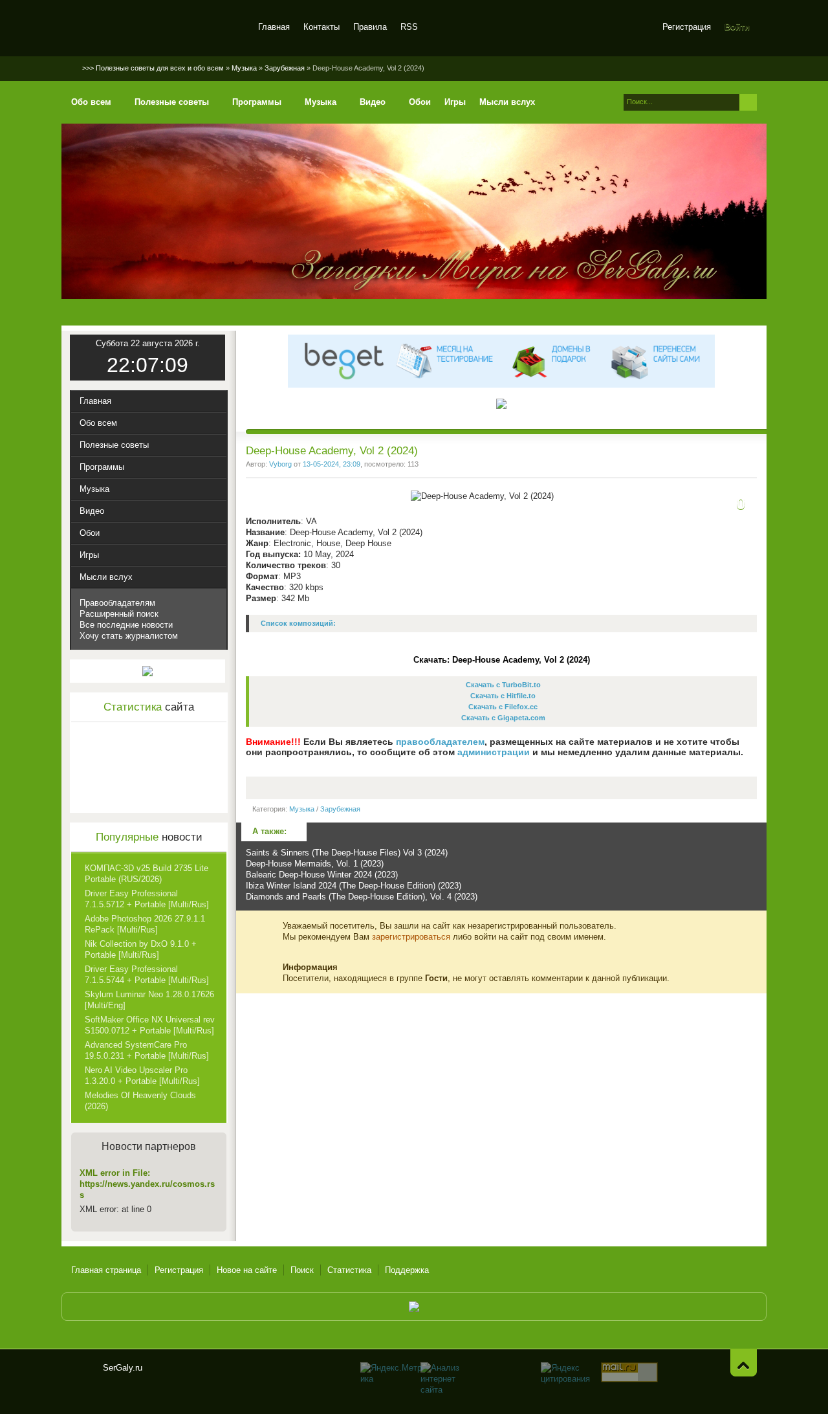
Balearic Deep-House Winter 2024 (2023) (322, 874)
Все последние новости (126, 625)
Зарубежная (340, 809)
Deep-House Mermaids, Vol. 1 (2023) (315, 863)
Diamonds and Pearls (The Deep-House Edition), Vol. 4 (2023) (361, 896)
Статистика (349, 1270)
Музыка (301, 809)
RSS (409, 27)
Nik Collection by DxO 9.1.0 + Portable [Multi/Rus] (141, 949)
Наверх (743, 1362)
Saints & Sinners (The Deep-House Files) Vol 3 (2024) (347, 852)
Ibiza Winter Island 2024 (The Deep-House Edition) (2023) (353, 885)
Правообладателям (117, 603)
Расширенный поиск (119, 614)
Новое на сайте (247, 1270)
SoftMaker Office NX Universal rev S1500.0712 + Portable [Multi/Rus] (150, 1025)
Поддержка (407, 1270)
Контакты (321, 27)
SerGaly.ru (82, 1373)
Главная (274, 27)
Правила (370, 27)
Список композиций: (298, 623)
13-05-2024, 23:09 (331, 464)
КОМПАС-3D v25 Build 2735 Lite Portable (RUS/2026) (146, 873)
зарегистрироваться (411, 937)
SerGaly (157, 29)
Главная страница (106, 1270)
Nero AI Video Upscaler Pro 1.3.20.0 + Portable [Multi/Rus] (142, 1075)
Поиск (302, 1270)
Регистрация (686, 27)
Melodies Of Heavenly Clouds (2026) (140, 1100)
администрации (493, 752)
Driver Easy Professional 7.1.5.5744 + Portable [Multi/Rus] (147, 974)
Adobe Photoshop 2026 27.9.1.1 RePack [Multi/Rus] (145, 924)
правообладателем (440, 741)
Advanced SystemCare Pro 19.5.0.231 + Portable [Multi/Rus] (147, 1050)
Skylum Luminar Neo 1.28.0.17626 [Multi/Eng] (149, 999)
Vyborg (280, 464)
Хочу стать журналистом (129, 636)
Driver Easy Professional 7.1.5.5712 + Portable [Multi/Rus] (147, 899)
